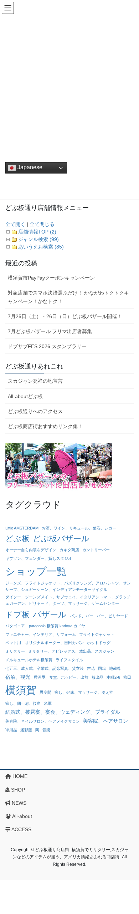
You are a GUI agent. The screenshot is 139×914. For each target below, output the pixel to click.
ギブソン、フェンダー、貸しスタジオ (38, 558)
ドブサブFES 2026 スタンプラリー (47, 346)
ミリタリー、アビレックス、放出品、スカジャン (71, 651)
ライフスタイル (69, 660)
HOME (19, 776)
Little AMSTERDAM (21, 528)
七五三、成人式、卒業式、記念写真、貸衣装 (44, 668)
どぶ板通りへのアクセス (35, 411)
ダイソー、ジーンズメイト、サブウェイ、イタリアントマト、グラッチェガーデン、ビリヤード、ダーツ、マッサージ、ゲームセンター (68, 600)
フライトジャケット (96, 634)
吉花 (91, 668)
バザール (50, 614)
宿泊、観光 (17, 677)
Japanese (29, 167)
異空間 (45, 692)
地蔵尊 (115, 668)
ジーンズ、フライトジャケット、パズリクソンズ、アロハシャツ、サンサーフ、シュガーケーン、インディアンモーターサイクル (68, 586)
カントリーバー (96, 550)
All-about (21, 816)
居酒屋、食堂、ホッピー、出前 (61, 677)
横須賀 (20, 690)
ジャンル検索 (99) (38, 239)
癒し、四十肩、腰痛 (23, 703)
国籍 (102, 668)
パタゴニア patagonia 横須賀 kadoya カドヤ (45, 626)
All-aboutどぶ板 (25, 396)
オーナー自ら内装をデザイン (30, 550)
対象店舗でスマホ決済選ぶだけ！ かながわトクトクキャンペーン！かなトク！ (68, 297)
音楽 (46, 730)
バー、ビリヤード (112, 616)
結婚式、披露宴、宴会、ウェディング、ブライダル (62, 712)
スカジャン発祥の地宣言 (35, 381)
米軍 (48, 703)
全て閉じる (42, 224)
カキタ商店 (69, 550)
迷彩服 (26, 730)
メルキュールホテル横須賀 (28, 660)
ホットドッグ (98, 643)
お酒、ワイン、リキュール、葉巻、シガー (79, 528)
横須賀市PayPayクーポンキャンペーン (51, 278)
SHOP (17, 790)
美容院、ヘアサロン (105, 721)
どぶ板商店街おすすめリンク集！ (45, 426)
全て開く (15, 224)
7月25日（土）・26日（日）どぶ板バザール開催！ (65, 316)
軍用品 (11, 730)
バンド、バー (81, 616)
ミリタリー (15, 651)
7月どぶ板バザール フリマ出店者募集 (50, 331)
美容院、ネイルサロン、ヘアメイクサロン (42, 721)
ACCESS (20, 829)
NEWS (18, 803)
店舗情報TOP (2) (37, 232)
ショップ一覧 (36, 571)
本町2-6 (113, 677)
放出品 (97, 677)
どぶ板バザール (61, 538)
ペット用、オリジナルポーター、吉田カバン (44, 643)
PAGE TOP (128, 880)
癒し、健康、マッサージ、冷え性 (84, 692)
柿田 (127, 677)
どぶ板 (17, 538)
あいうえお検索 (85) (41, 247)
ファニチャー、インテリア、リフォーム (40, 634)
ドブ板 (17, 614)
